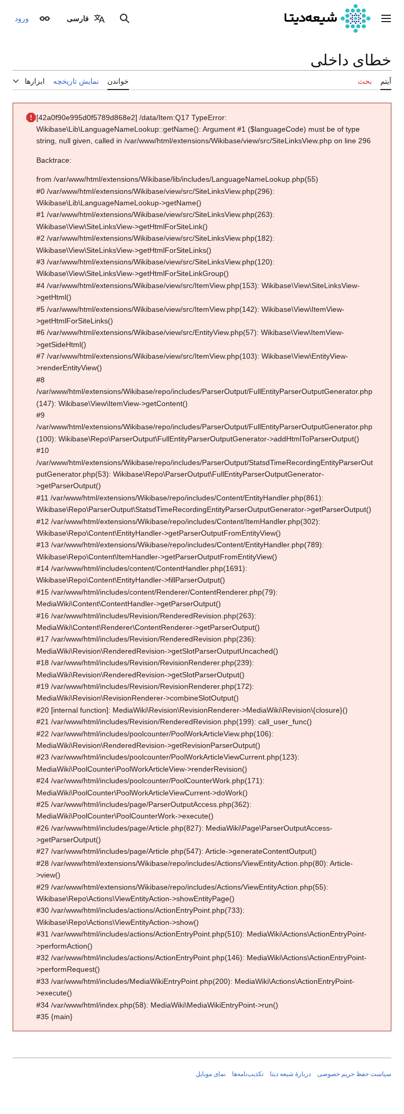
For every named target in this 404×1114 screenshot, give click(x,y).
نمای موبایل (211, 1074)
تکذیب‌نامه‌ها (248, 1074)
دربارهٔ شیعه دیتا (290, 1074)
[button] (386, 18)
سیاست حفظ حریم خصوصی (354, 1074)
